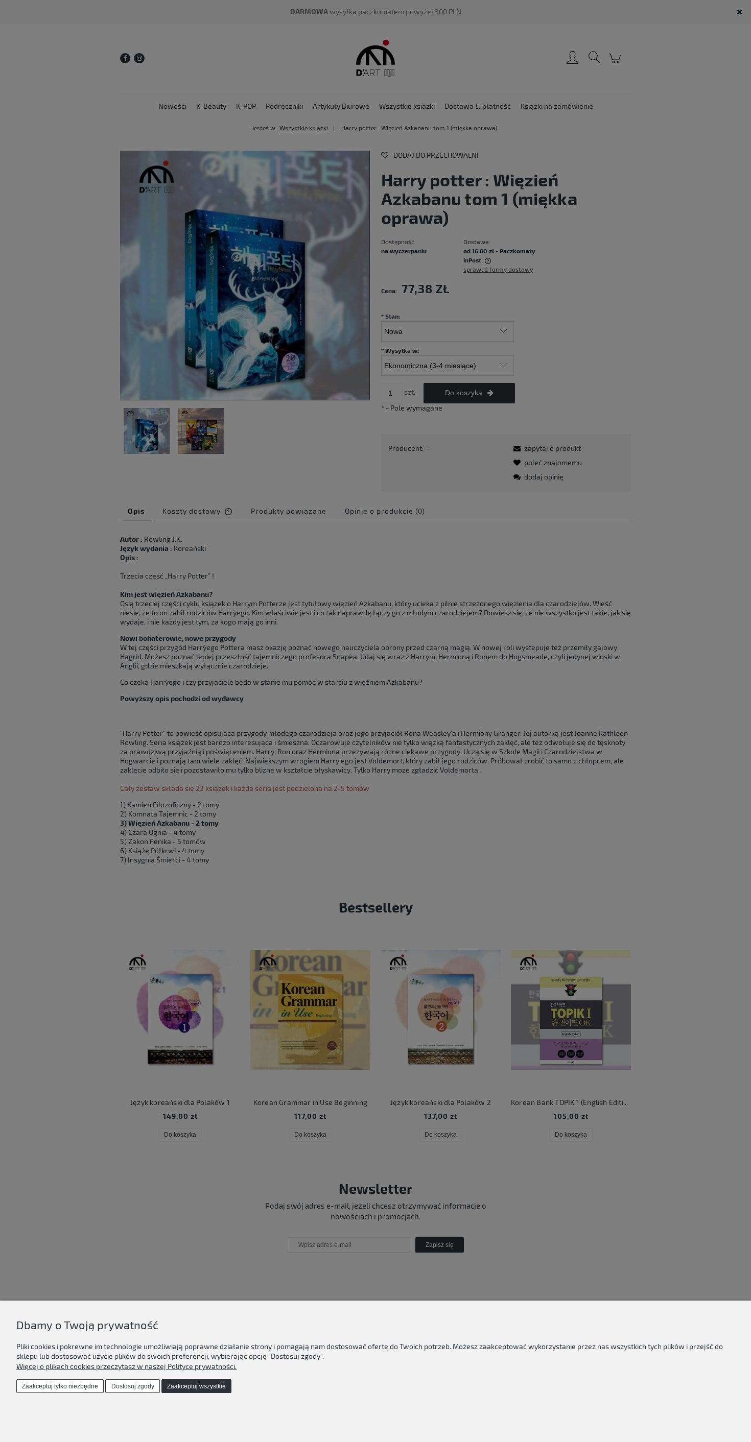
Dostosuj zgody (132, 1386)
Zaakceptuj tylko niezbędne (60, 1386)
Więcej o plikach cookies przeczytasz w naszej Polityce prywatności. (126, 1366)
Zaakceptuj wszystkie (196, 1386)
